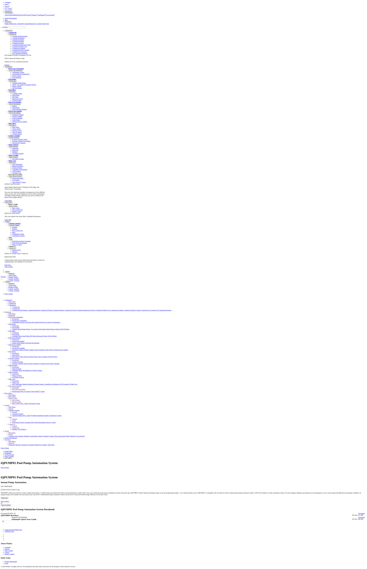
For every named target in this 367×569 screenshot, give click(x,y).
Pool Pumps (12, 79)
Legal (6, 563)
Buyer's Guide (13, 206)
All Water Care (72, 384)
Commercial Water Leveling (132, 310)
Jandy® (41, 436)
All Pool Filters (52, 336)
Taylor (29, 15)
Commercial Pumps (46, 310)
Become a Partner (16, 24)
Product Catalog (9, 554)
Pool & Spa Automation (16, 68)
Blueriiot (16, 15)
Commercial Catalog (55, 415)
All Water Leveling (18, 377)
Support (7, 221)
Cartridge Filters (17, 336)
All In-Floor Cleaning (52, 363)
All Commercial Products (163, 310)
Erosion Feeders (39, 384)
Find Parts (8, 265)
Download (361, 513)
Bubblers (28, 370)
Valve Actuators (43, 357)
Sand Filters (26, 336)
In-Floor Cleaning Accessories (37, 363)
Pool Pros (8, 22)
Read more (5, 498)
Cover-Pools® (80, 436)
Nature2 (43, 15)
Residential (8, 67)
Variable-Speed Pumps (19, 329)
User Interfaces (55, 322)
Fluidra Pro (8, 24)
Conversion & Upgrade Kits (33, 322)
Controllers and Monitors (52, 384)
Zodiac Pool (36, 15)
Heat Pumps (21, 343)
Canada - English (13, 279)
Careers (7, 552)
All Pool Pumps (64, 329)
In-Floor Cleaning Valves (20, 363)
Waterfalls (15, 370)
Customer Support (14, 223)
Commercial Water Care (102, 310)
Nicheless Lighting (18, 350)
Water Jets (22, 370)
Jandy (7, 4)
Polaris (7, 6)
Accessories (27, 391)
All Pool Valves (52, 357)
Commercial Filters (59, 310)
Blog (6, 20)
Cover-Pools (50, 15)
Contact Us (12, 248)
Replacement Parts (18, 391)
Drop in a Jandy (51, 422)
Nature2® (73, 436)
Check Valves (23, 357)
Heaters (14, 343)
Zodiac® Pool (53, 436)
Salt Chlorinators (17, 384)
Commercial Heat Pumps (20, 310)
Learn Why (8, 220)
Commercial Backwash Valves (86, 310)
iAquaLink (8, 11)
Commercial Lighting (117, 310)
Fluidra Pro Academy (35, 24)
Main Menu (11, 302)
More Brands (8, 12)
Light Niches (49, 350)
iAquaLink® (62, 436)
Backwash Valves (42, 336)
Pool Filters (12, 90)
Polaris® (46, 436)
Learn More (8, 200)
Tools (10, 239)
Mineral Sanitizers (28, 384)
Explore (7, 65)
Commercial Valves (71, 310)
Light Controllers (39, 350)
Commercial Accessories (148, 310)
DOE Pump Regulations (38, 422)
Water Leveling (13, 155)
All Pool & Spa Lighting (60, 350)
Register (20, 415)
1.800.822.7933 (9, 531)
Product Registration (11, 18)
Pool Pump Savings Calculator (21, 422)
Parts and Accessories (15, 176)
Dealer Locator (35, 403)
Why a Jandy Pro (25, 403)
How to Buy (8, 202)
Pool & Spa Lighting (15, 111)
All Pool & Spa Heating (32, 343)
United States (12, 275)
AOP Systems (64, 384)
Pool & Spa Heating (14, 102)
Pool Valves (12, 123)
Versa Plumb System (38, 391)
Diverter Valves (33, 357)
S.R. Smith (8, 9)
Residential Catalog (43, 415)
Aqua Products (9, 15)
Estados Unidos (13, 277)
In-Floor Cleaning (14, 136)
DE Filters (33, 336)
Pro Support (25, 24)
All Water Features (36, 370)
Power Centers (46, 322)
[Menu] (1, 27)
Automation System (18, 322)
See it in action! (6, 505)
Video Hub (45, 24)
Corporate (8, 2)
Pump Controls (55, 329)
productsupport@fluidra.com (13, 530)
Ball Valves (15, 357)
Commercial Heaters (34, 310)
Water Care (12, 160)
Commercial (8, 30)
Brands (7, 431)
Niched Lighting (29, 350)
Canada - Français (13, 280)
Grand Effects (23, 15)
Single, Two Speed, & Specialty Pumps (38, 329)
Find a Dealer (9, 267)
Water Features (13, 144)
